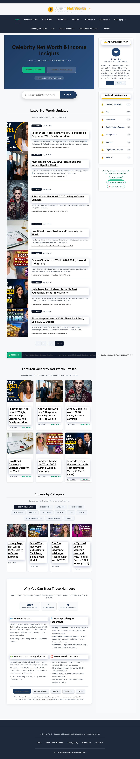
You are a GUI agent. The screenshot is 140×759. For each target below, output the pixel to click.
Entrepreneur (54, 518)
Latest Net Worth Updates (61, 70)
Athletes (75, 20)
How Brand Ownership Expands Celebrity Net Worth (46, 355)
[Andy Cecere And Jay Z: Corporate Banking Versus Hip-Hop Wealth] (17, 165)
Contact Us (86, 743)
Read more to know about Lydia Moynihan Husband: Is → (51, 304)
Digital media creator (114, 150)
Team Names (47, 20)
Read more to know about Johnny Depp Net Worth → (50, 211)
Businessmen (76, 507)
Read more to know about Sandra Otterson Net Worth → (51, 275)
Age (53, 29)
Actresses (18, 512)
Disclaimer (68, 691)
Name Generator (31, 20)
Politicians (103, 20)
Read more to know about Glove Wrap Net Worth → (49, 333)
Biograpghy (118, 20)
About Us (56, 691)
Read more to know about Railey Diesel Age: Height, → (51, 147)
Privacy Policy (72, 743)
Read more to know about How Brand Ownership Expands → (52, 246)
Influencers (45, 507)
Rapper (69, 518)
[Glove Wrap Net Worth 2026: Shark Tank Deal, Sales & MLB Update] (17, 322)
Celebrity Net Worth (39, 29)
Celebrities (61, 20)
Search (68, 95)
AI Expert (109, 157)
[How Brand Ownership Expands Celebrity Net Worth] (17, 234)
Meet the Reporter (40, 691)
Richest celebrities (66, 29)
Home (17, 20)
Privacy (80, 691)
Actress (109, 142)
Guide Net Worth (65, 752)
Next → (59, 343)
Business (89, 20)
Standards (120, 83)
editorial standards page (43, 699)
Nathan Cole (116, 59)
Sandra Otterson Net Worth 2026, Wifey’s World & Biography (92, 355)
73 (51, 343)
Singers (32, 512)
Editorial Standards (22, 691)
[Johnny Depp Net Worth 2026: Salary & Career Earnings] (17, 200)
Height (82, 512)
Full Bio (110, 83)
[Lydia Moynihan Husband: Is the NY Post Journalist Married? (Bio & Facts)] (17, 293)
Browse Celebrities (34, 69)
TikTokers (46, 512)
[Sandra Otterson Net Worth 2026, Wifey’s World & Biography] (17, 264)
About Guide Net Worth (54, 743)
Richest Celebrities (25, 507)
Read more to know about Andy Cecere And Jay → (49, 177)
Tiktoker (106, 29)
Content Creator (34, 518)
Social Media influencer (88, 29)
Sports (60, 512)
